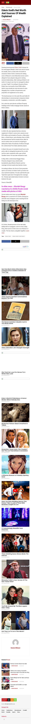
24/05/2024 (21, 674)
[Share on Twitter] (18, 63)
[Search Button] (28, 2)
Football (25, 710)
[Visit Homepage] (5, 2)
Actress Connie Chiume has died (18, 663)
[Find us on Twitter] (4, 719)
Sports (13, 712)
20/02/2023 (15, 19)
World (3, 712)
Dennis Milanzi (6, 19)
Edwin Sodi (18, 67)
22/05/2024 (21, 681)
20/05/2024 (21, 688)
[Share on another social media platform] (25, 63)
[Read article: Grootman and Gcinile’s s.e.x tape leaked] (6, 687)
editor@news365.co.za (10, 704)
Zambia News (9, 710)
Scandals (8, 712)
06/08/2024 (21, 665)
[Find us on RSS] (10, 719)
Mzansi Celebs (17, 7)
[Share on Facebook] (10, 63)
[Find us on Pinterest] (6, 719)
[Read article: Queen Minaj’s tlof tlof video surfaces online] (6, 680)
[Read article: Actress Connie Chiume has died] (6, 666)
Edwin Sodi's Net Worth (19, 236)
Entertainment (9, 7)
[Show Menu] (25, 2)
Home (3, 7)
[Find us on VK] (8, 719)
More (18, 712)
